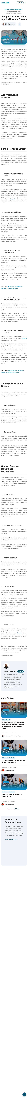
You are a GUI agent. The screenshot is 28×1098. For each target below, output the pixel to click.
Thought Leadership (8, 757)
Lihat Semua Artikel (13, 809)
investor (24, 338)
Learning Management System (13, 9)
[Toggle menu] (25, 2)
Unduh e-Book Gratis (11, 839)
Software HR (6, 719)
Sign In (20, 2)
